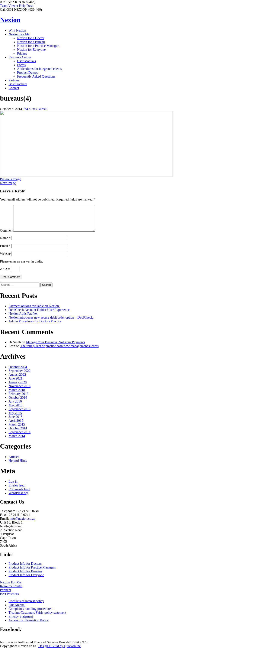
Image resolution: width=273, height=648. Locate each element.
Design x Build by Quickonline (59, 646)
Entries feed (17, 485)
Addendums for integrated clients (39, 69)
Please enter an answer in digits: (21, 261)
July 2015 (15, 413)
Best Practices (18, 84)
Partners (14, 80)
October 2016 (18, 397)
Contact (14, 88)
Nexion (10, 20)
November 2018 (19, 386)
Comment (6, 230)
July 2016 (15, 401)
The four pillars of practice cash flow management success (59, 346)
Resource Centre (20, 57)
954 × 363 (30, 109)
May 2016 (15, 405)
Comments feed (19, 489)
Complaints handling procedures (30, 608)
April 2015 (16, 420)
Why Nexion (17, 30)
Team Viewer (9, 5)
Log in (13, 481)
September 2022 (19, 370)
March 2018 (17, 390)
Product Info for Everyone (26, 575)
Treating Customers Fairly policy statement (37, 612)
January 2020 (18, 382)
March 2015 (17, 424)
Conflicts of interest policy (26, 601)
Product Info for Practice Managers (32, 567)
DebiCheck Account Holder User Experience (39, 310)
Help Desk (26, 5)
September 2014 (19, 432)
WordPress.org (18, 493)
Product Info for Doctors (25, 563)
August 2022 (17, 374)
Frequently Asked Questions (36, 76)
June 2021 (15, 378)
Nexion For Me (19, 34)
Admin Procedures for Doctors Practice (35, 321)
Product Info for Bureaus (25, 571)
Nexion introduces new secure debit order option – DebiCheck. (51, 317)
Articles (14, 457)
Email (5, 246)
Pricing (22, 53)
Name (5, 238)
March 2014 (17, 436)
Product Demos (27, 72)
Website (5, 253)
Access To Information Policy (29, 620)
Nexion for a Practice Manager (37, 46)
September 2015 (19, 409)
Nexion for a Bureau (31, 42)
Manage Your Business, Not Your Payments (55, 342)
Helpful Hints (18, 460)
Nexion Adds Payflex (23, 313)
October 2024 (18, 367)
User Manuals (26, 61)
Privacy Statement (21, 616)
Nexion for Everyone (31, 49)
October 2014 (18, 428)
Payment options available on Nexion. (34, 306)
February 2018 (18, 393)
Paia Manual (17, 605)
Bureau (42, 109)
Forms (21, 65)
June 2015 (15, 417)
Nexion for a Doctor (30, 38)
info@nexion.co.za (22, 518)
